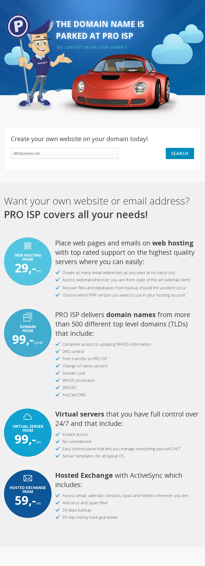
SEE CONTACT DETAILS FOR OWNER (90, 47)
